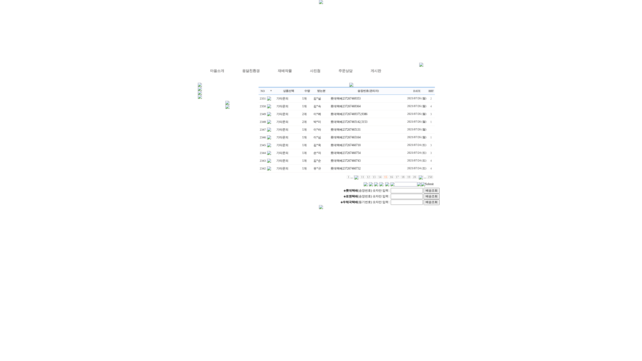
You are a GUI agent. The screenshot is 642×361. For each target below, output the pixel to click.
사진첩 (315, 71)
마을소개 (217, 71)
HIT (431, 91)
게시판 (376, 71)
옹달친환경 (251, 71)
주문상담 (346, 71)
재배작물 (285, 71)
